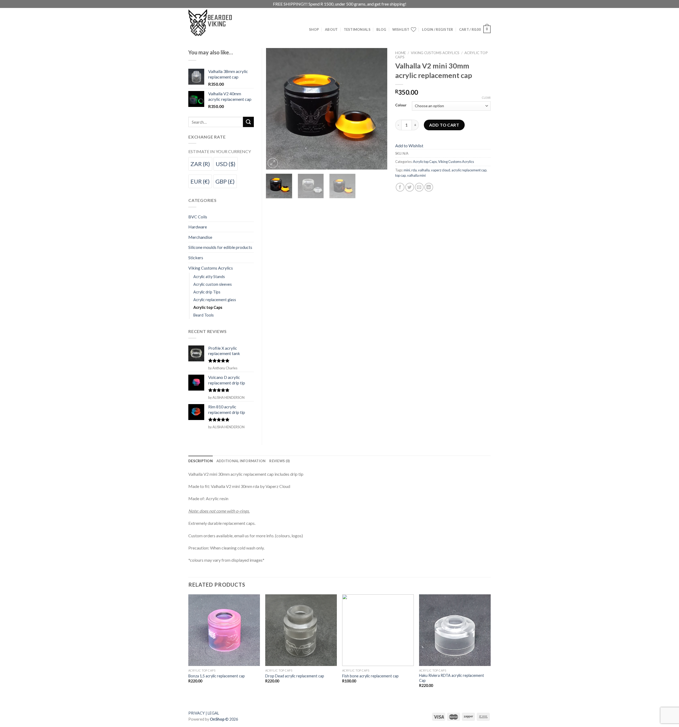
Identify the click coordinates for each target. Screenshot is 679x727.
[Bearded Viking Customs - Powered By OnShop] (221, 22)
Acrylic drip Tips (206, 292)
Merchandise (200, 237)
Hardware (197, 226)
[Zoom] (273, 163)
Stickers (195, 257)
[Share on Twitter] (409, 187)
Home (400, 53)
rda (414, 170)
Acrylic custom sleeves (212, 284)
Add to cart (444, 124)
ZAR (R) (200, 163)
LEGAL (213, 713)
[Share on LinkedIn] (428, 187)
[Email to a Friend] (419, 187)
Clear (486, 97)
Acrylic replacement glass (214, 299)
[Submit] (248, 122)
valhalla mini (416, 175)
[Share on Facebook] (400, 187)
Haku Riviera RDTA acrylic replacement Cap (451, 678)
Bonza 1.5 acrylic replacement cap (216, 676)
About (331, 29)
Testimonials (357, 29)
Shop (314, 29)
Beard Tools (203, 315)
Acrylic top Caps (425, 161)
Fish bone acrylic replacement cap (370, 676)
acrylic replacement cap (468, 170)
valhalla (424, 170)
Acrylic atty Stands (209, 276)
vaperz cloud (440, 170)
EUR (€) (200, 181)
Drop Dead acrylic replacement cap (294, 676)
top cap (400, 175)
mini (407, 170)
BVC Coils (197, 216)
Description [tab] (200, 461)
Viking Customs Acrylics (435, 53)
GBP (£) (225, 181)
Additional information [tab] (241, 461)
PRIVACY (196, 713)
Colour (401, 105)
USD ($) (226, 163)
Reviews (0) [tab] (279, 461)
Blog (381, 29)
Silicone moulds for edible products (220, 247)
